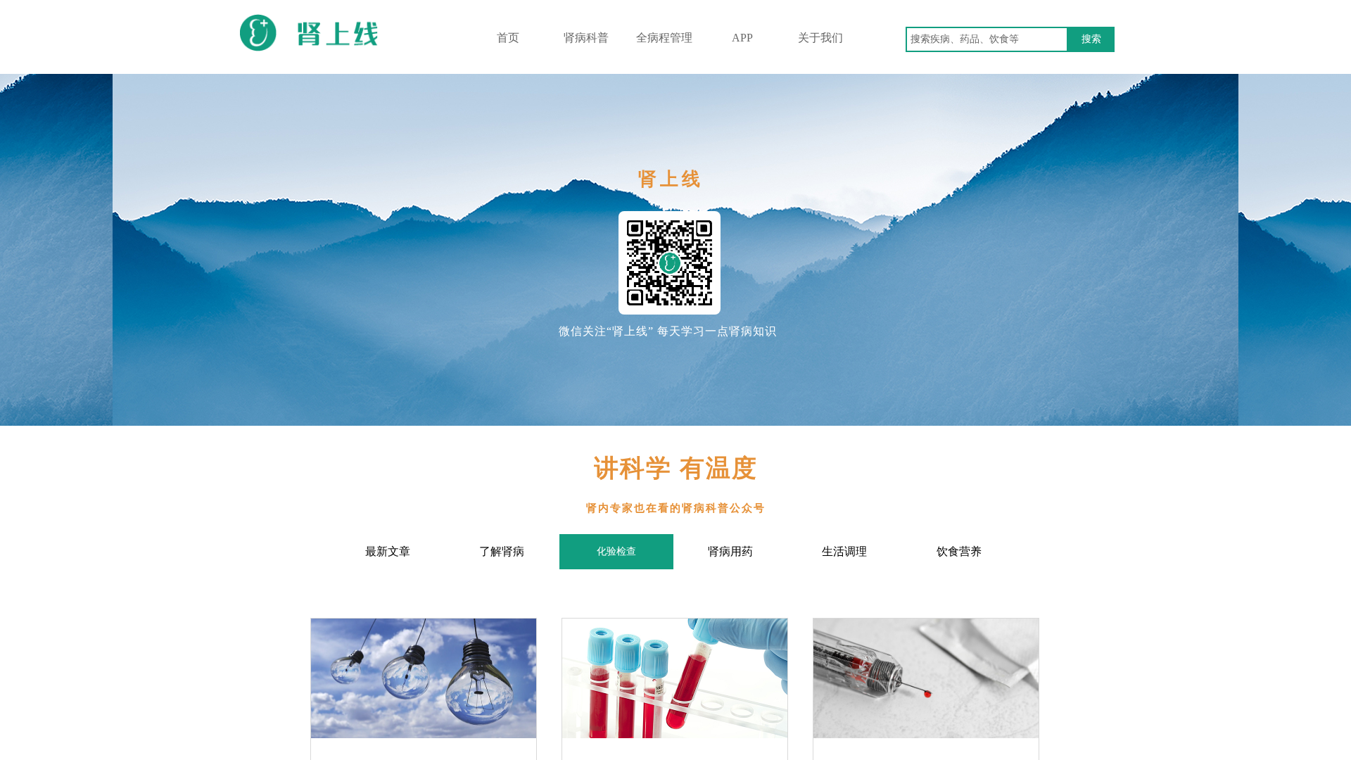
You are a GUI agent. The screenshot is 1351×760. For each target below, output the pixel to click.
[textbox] (987, 39)
